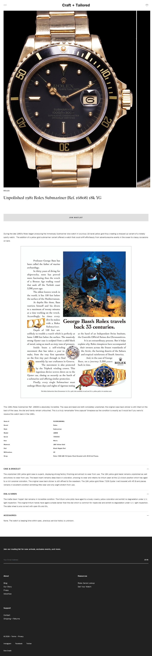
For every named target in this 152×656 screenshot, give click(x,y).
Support (7, 608)
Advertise (7, 593)
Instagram (8, 643)
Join (146, 560)
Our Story (8, 586)
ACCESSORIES (10, 515)
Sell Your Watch (84, 586)
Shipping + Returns (12, 618)
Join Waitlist (76, 217)
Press (6, 590)
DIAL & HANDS (10, 493)
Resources (82, 576)
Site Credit (7, 650)
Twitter (29, 643)
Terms (14, 636)
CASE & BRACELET (12, 468)
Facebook (19, 643)
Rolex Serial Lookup (86, 583)
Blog (5, 583)
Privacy (20, 636)
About (6, 576)
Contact (7, 615)
